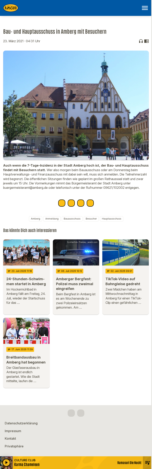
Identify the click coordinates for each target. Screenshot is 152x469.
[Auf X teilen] (71, 203)
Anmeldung (52, 218)
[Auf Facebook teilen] (62, 203)
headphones (141, 41)
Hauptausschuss (111, 218)
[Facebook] (71, 413)
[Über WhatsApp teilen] (81, 203)
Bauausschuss (72, 218)
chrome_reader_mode (146, 41)
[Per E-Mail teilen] (90, 203)
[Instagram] (81, 413)
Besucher (91, 218)
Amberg (35, 218)
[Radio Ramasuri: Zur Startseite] (71, 8)
